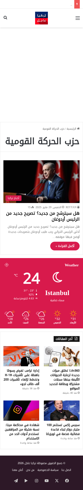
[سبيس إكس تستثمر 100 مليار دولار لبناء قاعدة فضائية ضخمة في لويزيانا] (62, 411)
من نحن (30, 470)
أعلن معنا (17, 470)
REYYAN (71, 207)
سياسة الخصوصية (48, 470)
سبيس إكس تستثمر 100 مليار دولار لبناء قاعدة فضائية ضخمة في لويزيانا (63, 429)
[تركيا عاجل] (41, 18)
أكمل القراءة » (65, 246)
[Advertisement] (41, 73)
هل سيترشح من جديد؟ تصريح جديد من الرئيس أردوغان (43, 216)
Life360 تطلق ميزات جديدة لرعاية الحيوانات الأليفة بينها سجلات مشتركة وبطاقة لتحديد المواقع (64, 379)
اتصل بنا (66, 470)
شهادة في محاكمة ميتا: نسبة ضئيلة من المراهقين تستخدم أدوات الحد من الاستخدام (22, 431)
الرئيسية (72, 128)
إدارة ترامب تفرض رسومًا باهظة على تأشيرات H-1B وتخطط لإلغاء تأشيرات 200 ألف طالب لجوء (21, 377)
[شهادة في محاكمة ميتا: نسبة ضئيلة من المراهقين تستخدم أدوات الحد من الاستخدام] (21, 411)
